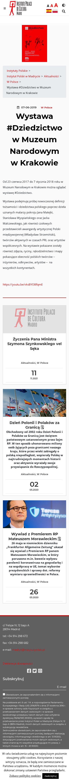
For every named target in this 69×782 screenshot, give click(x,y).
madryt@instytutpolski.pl (28, 649)
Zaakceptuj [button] (50, 776)
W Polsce (46, 107)
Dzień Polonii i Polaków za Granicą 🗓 (34, 425)
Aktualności (28, 363)
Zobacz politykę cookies (25, 776)
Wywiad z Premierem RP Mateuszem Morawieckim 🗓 (34, 536)
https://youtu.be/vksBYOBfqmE (23, 284)
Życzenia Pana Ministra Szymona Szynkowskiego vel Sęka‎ (34, 344)
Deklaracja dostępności (18, 663)
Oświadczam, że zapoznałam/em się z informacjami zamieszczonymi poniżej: (31, 696)
